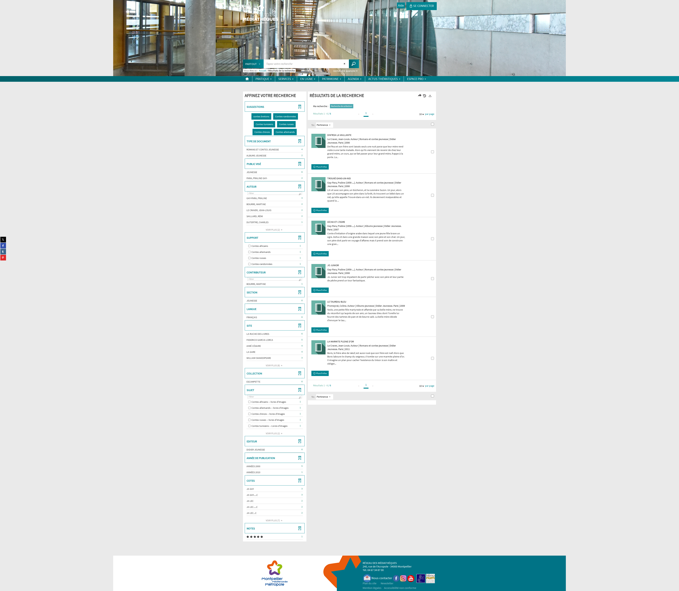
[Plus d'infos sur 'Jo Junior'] (318, 271)
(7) (273, 520)
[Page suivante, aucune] (373, 114)
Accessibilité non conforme (400, 588)
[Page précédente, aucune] (359, 114)
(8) (273, 365)
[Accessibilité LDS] (420, 578)
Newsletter (387, 583)
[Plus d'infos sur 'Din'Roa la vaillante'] (318, 141)
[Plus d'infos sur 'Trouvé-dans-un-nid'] (318, 184)
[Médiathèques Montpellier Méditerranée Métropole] (260, 14)
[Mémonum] (430, 578)
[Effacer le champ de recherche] (345, 63)
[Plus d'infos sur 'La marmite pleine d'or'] (318, 347)
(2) (273, 229)
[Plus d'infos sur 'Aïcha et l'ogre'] (318, 228)
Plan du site (369, 583)
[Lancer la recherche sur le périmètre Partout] (354, 63)
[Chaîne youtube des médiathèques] (410, 578)
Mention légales (372, 588)
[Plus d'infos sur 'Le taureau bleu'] (318, 307)
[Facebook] (396, 578)
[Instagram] (403, 578)
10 (420, 114)
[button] (261, 116)
